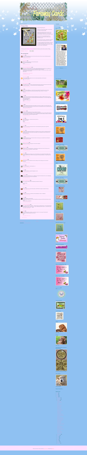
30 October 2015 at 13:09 (26, 101)
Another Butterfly (59, 420)
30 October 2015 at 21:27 (26, 150)
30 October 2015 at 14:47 (26, 115)
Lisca (23, 95)
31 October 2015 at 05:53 (26, 162)
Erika (24, 197)
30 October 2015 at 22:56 (26, 156)
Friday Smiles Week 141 (60, 415)
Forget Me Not (59, 421)
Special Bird (59, 430)
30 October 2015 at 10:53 (26, 58)
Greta (24, 192)
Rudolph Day (59, 407)
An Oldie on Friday (59, 410)
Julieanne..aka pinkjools (26, 204)
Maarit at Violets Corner (26, 180)
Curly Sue (58, 425)
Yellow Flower (59, 406)
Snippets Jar (59, 412)
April (58, 440)
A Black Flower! (59, 427)
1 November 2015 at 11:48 (26, 208)
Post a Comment (24, 217)
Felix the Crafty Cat (26, 142)
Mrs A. (24, 125)
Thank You (58, 416)
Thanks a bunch (59, 432)
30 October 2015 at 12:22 (26, 80)
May (58, 439)
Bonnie (24, 187)
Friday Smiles (59, 401)
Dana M (24, 130)
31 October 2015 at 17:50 (26, 177)
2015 (57, 396)
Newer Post (22, 221)
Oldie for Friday (59, 402)
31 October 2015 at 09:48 (26, 167)
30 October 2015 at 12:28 (26, 86)
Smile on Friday (59, 431)
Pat (23, 104)
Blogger (53, 448)
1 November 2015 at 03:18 (26, 194)
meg (23, 136)
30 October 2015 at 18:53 (26, 139)
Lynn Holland (25, 60)
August (58, 435)
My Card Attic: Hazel (26, 83)
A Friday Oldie (59, 422)
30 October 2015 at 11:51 (26, 64)
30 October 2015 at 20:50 (26, 144)
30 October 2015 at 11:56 (26, 74)
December (59, 397)
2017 (57, 394)
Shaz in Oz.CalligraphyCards (27, 67)
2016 (57, 395)
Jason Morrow (46, 448)
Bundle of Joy (59, 411)
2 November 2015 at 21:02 (26, 215)
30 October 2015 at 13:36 (26, 108)
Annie (24, 118)
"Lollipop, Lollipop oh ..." (60, 426)
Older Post (52, 221)
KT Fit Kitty (24, 174)
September (59, 434)
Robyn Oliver (25, 147)
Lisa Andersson (25, 159)
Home (37, 221)
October (58, 400)
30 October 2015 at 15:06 (26, 127)
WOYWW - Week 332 (60, 417)
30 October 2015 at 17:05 (26, 134)
